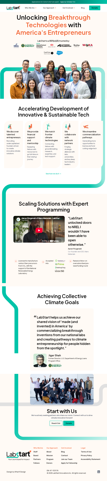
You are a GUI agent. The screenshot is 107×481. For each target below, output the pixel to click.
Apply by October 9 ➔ (67, 2)
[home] (13, 8)
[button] (30, 8)
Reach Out (56, 423)
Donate (95, 8)
